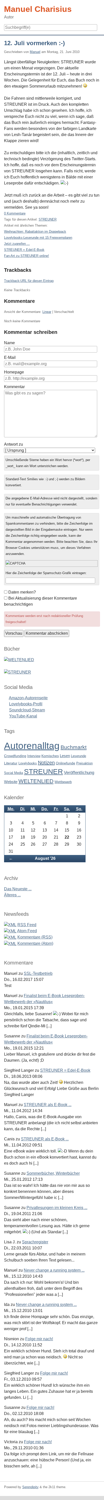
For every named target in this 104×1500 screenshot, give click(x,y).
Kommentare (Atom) (35, 943)
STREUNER (48, 219)
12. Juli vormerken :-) (34, 43)
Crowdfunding (15, 756)
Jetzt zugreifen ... (17, 244)
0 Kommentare (14, 213)
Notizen (46, 762)
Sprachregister (35, 1242)
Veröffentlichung (79, 772)
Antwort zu (13, 444)
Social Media (13, 773)
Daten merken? (22, 592)
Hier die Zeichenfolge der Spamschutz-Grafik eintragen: (46, 573)
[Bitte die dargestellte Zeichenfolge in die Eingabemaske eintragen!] (52, 563)
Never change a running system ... (54, 1270)
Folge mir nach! (39, 1339)
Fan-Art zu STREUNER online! (26, 256)
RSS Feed (26, 925)
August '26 (45, 858)
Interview (33, 756)
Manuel (35, 52)
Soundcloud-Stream (27, 710)
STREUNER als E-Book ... (47, 1105)
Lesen (65, 756)
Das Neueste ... (18, 889)
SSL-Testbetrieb (38, 973)
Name (9, 343)
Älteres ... (12, 895)
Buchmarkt (74, 747)
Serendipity (30, 1487)
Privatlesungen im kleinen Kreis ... (57, 1208)
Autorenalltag (32, 746)
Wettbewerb (63, 782)
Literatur (10, 763)
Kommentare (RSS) (35, 937)
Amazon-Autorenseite (28, 698)
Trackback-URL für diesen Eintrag (29, 281)
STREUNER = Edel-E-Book (24, 250)
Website (10, 782)
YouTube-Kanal (23, 716)
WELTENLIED (36, 781)
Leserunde (78, 756)
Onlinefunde (65, 763)
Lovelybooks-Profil (25, 704)
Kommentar (14, 387)
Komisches (50, 756)
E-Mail (10, 357)
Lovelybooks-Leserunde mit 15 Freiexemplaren (38, 237)
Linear (46, 312)
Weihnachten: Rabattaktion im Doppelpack (35, 231)
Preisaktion (84, 763)
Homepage (14, 372)
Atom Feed (27, 931)
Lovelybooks (27, 763)
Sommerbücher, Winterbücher (53, 1173)
